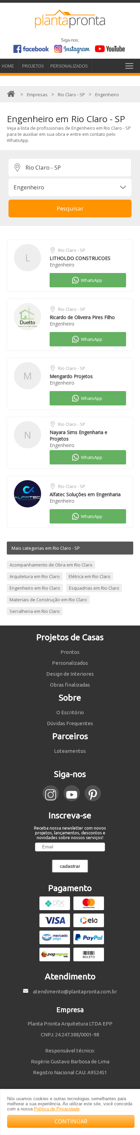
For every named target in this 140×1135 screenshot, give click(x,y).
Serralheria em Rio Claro (35, 611)
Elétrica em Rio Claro (89, 576)
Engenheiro (62, 264)
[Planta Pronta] (70, 25)
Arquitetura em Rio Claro (35, 576)
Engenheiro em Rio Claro (35, 588)
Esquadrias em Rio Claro (94, 588)
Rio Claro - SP (71, 250)
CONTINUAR (71, 1121)
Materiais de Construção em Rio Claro (48, 600)
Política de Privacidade (57, 1108)
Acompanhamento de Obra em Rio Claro (51, 565)
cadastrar (70, 866)
